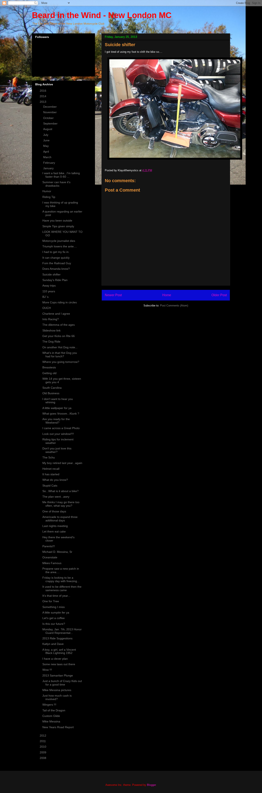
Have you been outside (57, 220)
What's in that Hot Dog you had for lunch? (59, 354)
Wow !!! (47, 669)
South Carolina (52, 387)
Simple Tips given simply (58, 226)
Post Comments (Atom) (174, 305)
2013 (43, 101)
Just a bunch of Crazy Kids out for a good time (62, 682)
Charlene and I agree (56, 313)
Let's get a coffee (53, 618)
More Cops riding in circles (59, 302)
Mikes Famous (51, 563)
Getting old (49, 373)
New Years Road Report (58, 727)
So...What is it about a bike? (60, 491)
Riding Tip (48, 197)
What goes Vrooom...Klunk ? (60, 413)
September (50, 123)
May (46, 145)
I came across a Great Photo (61, 428)
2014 (43, 96)
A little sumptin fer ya (55, 612)
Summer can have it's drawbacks (56, 184)
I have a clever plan (55, 658)
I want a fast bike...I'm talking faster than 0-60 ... (61, 174)
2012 (43, 735)
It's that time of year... (56, 595)
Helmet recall (50, 468)
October (48, 118)
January (48, 168)
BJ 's (45, 296)
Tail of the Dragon (53, 710)
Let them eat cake (54, 531)
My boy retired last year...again (62, 463)
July (46, 134)
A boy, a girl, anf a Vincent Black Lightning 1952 (59, 651)
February (49, 162)
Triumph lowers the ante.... (59, 246)
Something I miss (53, 607)
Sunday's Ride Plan (55, 280)
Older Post (219, 295)
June (46, 140)
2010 (43, 746)
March (47, 157)
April (46, 151)
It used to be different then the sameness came (61, 588)
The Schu (48, 457)
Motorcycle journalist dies (58, 240)
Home (166, 295)
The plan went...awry (55, 496)
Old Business (50, 393)
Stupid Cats (49, 485)
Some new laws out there (58, 664)
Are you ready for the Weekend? (56, 420)
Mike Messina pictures (56, 690)
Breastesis (49, 367)
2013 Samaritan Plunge (57, 675)
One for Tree (50, 601)
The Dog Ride (51, 341)
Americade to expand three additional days (60, 518)
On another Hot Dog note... (60, 347)
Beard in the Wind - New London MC (102, 15)
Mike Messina (51, 721)
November (50, 112)
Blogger (151, 784)
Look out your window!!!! (58, 433)
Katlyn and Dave (53, 644)
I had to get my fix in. (55, 252)
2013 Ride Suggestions (57, 638)
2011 (43, 741)
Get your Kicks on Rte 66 (58, 336)
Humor (46, 191)
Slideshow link (51, 330)
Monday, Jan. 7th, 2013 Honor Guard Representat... (62, 631)
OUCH (46, 308)
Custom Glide (51, 716)
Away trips (49, 285)
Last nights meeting (55, 526)
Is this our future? (53, 623)
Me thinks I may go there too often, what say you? (60, 503)
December (50, 106)
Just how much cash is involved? (57, 697)
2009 (43, 752)
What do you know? (55, 479)
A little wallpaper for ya (56, 408)
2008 (43, 758)
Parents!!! (48, 546)
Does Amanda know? (56, 268)
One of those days (54, 511)
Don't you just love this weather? (56, 450)
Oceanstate (49, 557)
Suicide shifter (51, 274)
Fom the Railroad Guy (56, 263)
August (48, 129)
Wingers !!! (49, 704)
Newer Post (113, 295)
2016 (43, 90)
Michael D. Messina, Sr (57, 551)
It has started (50, 474)
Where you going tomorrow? (60, 361)
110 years (48, 291)
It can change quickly (56, 257)
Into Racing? (50, 319)
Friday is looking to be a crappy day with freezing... (60, 579)
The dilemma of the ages (58, 324)
